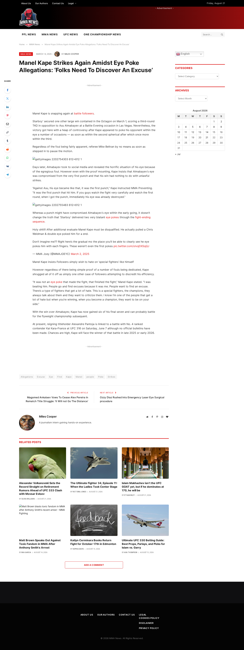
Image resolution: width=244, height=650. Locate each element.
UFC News (70, 34)
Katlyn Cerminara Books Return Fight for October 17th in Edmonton (93, 542)
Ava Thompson (130, 552)
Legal (71, 3)
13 (200, 132)
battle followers (84, 113)
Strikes (111, 376)
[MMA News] (29, 18)
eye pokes (112, 217)
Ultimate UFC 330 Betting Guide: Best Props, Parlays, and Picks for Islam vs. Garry (143, 544)
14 (207, 132)
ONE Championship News (102, 34)
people (90, 376)
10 (178, 132)
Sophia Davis (78, 549)
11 (186, 132)
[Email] (7, 124)
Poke (101, 376)
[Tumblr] (7, 140)
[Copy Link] (7, 132)
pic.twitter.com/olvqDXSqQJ (131, 246)
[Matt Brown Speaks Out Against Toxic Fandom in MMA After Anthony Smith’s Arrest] (42, 520)
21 (207, 137)
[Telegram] (7, 174)
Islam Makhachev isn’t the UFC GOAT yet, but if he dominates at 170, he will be (143, 486)
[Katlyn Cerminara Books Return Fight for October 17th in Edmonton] (93, 520)
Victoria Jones (79, 492)
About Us (26, 3)
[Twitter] (7, 98)
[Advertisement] (164, 17)
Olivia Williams (28, 499)
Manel (79, 376)
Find (59, 376)
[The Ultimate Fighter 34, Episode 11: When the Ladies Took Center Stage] (93, 463)
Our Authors (41, 3)
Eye (51, 376)
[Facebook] (7, 90)
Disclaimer (146, 623)
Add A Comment (94, 565)
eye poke (56, 282)
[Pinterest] (7, 115)
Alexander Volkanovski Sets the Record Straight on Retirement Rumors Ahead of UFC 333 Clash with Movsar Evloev (40, 488)
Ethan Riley (129, 495)
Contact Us (58, 3)
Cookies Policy (149, 618)
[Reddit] (7, 149)
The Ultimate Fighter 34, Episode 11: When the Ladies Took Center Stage (93, 484)
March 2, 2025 (80, 254)
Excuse (41, 376)
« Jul (177, 154)
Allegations (27, 376)
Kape (69, 376)
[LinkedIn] (7, 107)
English (185, 54)
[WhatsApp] (7, 157)
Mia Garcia (26, 552)
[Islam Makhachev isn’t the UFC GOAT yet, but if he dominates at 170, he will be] (145, 463)
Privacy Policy (149, 628)
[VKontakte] (7, 166)
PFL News (29, 34)
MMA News (50, 34)
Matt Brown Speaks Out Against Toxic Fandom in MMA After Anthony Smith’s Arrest (40, 544)
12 (193, 132)
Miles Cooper (72, 54)
